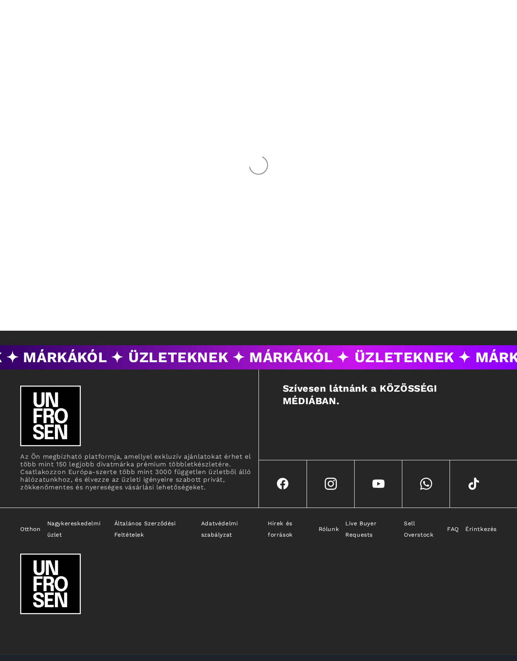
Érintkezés (481, 529)
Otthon (30, 529)
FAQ (453, 529)
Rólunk (329, 529)
